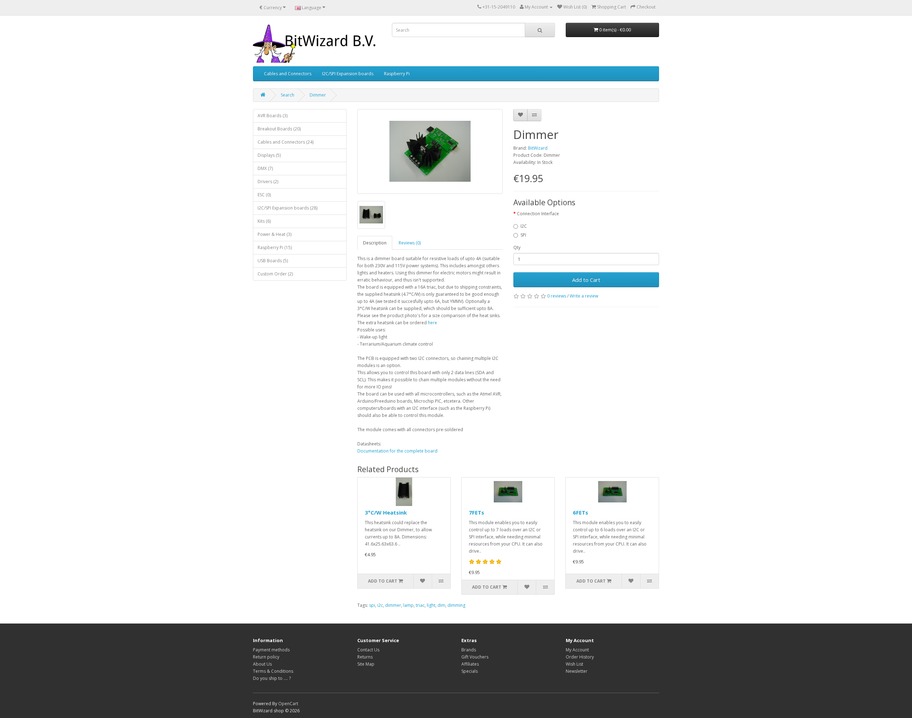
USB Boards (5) (273, 261)
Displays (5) (269, 155)
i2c (380, 605)
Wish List (574, 664)
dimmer (393, 605)
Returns (365, 657)
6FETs (580, 512)
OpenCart (288, 704)
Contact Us (368, 650)
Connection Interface (538, 214)
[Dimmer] (430, 151)
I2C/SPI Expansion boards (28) (287, 208)
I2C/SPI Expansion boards (347, 74)
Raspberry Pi (397, 74)
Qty (516, 247)
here (432, 323)
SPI (523, 235)
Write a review (584, 296)
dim (441, 605)
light (431, 605)
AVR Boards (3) (272, 116)
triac (420, 605)
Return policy (266, 657)
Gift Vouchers (474, 657)
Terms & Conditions (273, 671)
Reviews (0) (410, 243)
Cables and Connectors (287, 74)
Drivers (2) (268, 182)
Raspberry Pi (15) (275, 247)
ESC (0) (264, 195)
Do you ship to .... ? (272, 678)
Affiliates (470, 664)
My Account (577, 650)
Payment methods (271, 650)
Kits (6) (264, 221)
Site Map (365, 664)
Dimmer (318, 95)
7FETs (476, 512)
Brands (468, 650)
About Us (262, 664)
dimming (456, 605)
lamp (408, 605)
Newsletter (576, 671)
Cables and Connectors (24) (286, 142)
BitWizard (538, 148)
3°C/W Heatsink (386, 512)
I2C (523, 226)
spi (372, 605)
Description (375, 243)
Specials (469, 671)
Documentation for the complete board (397, 451)
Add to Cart (586, 279)
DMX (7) (265, 168)
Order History (580, 657)
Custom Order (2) (275, 274)
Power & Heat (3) (274, 234)
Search (287, 95)
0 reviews (556, 296)
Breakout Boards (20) (279, 129)
